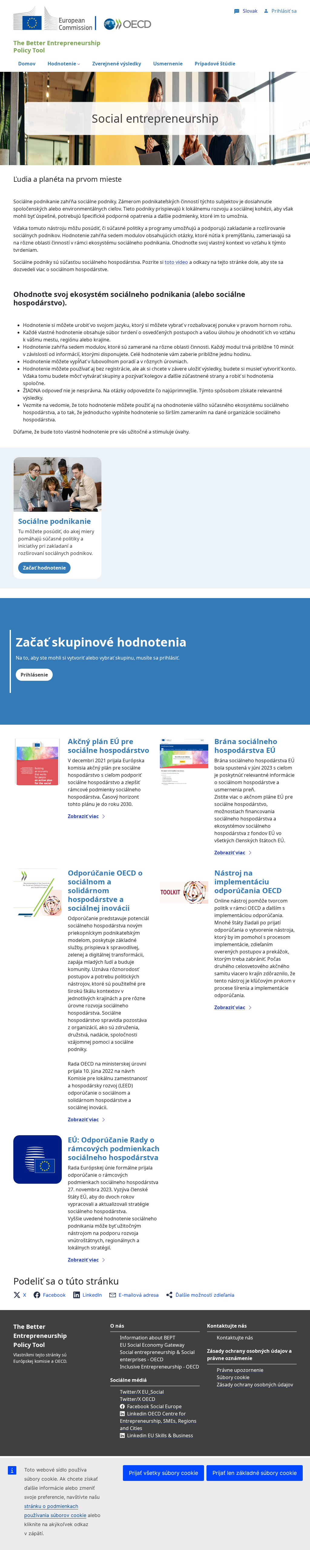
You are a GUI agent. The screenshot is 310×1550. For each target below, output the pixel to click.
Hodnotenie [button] (62, 63)
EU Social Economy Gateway (152, 1345)
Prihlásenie (34, 674)
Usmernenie (168, 63)
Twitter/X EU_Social (142, 1392)
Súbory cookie (233, 1377)
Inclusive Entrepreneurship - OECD (159, 1366)
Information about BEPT (147, 1337)
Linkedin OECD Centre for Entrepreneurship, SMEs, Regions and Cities (158, 1421)
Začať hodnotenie (44, 567)
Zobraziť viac (83, 816)
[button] (21, 1295)
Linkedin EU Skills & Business (160, 1435)
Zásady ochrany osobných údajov (255, 1384)
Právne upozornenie (240, 1370)
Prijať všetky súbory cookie (163, 1473)
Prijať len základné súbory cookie (255, 1473)
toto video (176, 262)
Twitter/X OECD (137, 1399)
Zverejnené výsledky (116, 63)
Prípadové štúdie (215, 63)
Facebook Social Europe (154, 1406)
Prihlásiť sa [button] (284, 11)
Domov (26, 63)
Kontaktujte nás (235, 1337)
